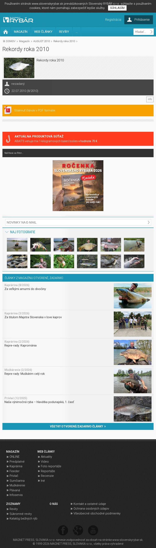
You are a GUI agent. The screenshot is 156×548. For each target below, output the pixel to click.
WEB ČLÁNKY (43, 32)
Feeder (15, 471)
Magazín (24, 41)
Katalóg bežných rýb (23, 518)
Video (45, 461)
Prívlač (14, 476)
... (77, 32)
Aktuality (46, 457)
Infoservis (16, 495)
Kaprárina (16, 466)
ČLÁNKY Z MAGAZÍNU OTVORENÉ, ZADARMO (34, 278)
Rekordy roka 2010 (64, 41)
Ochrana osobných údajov (91, 508)
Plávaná (15, 490)
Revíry (14, 509)
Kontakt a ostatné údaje (90, 504)
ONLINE (15, 457)
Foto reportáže (51, 466)
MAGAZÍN (20, 32)
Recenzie (47, 476)
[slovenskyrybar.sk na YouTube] (93, 530)
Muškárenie (17, 485)
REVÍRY (64, 32)
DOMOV (10, 41)
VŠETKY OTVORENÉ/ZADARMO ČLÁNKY (77, 426)
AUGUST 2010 (41, 41)
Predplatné (17, 461)
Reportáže (48, 471)
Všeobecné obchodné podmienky (97, 513)
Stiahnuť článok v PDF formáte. (35, 110)
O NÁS (54, 504)
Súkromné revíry (21, 514)
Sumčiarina (17, 481)
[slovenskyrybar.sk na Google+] (78, 530)
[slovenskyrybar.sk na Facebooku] (63, 530)
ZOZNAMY (13, 504)
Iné (43, 481)
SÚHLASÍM (117, 8)
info (150, 99)
